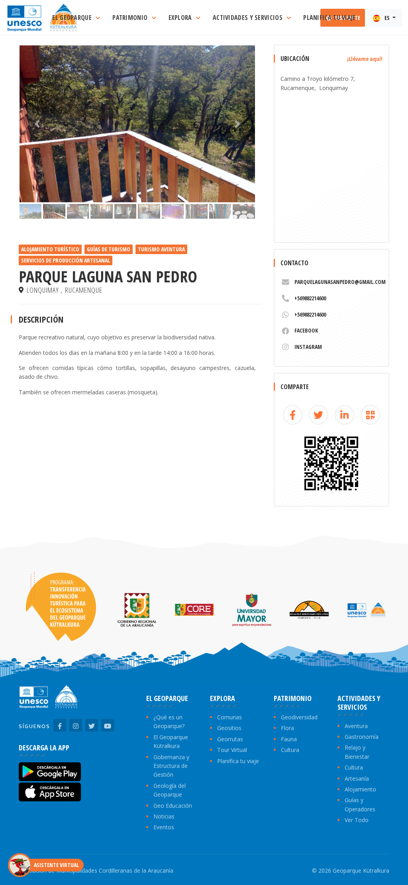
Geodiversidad (299, 717)
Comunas (229, 717)
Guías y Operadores (360, 804)
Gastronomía (362, 736)
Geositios (229, 728)
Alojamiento (360, 789)
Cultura (290, 750)
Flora (287, 728)
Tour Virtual (232, 750)
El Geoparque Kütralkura (170, 741)
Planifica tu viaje (238, 761)
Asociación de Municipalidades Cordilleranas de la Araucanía (96, 870)
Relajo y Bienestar (357, 752)
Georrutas (230, 739)
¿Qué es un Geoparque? (168, 721)
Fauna (289, 739)
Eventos (163, 827)
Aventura (356, 726)
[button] (37, 123)
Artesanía (357, 778)
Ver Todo (357, 820)
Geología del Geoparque (169, 790)
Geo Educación (172, 805)
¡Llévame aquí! (364, 59)
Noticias (164, 816)
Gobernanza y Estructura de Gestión (171, 766)
